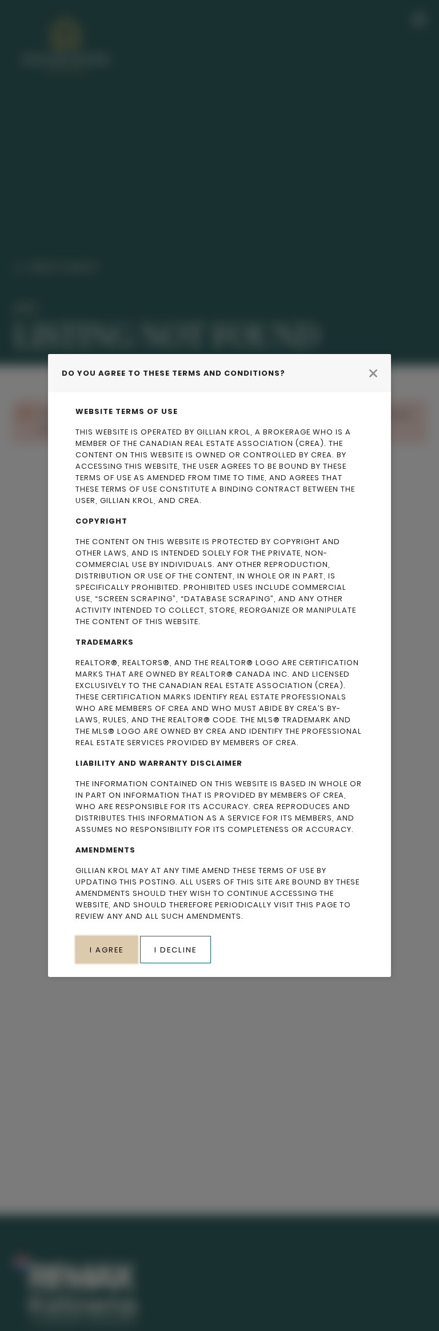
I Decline (175, 949)
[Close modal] (373, 373)
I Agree (106, 949)
